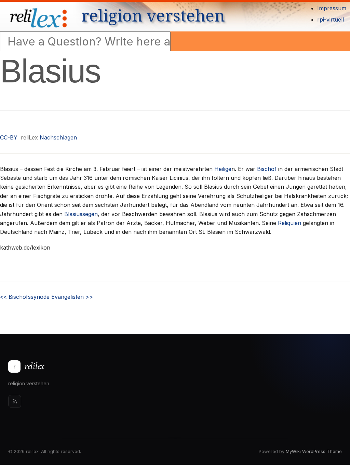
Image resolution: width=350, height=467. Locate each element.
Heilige (222, 168)
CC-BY (8, 137)
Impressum (331, 8)
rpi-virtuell (330, 19)
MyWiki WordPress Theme (314, 451)
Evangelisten (72, 296)
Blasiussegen (81, 214)
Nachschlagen (58, 137)
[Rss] (14, 401)
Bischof (267, 168)
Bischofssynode (25, 296)
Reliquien (289, 222)
